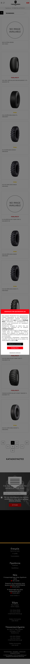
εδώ (17, 340)
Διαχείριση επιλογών (15, 352)
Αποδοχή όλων (15, 347)
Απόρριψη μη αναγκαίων (15, 344)
